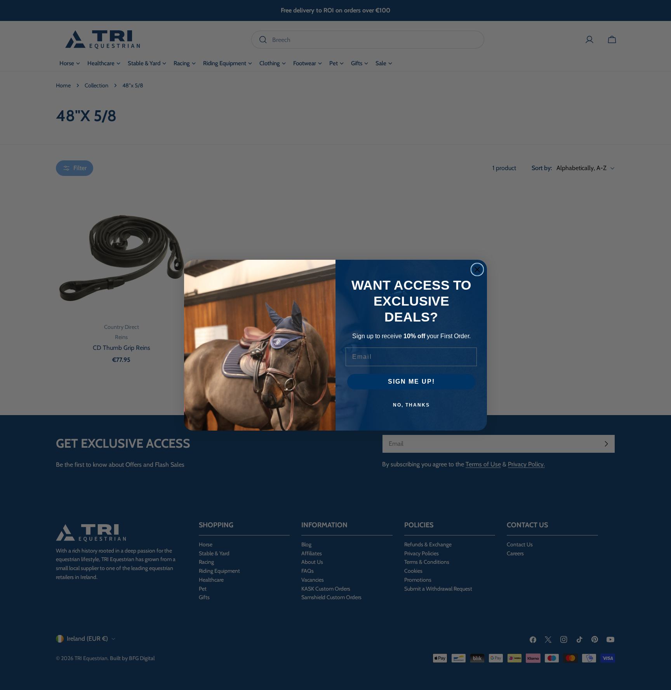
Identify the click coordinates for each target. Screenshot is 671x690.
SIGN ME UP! (411, 381)
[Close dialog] (477, 269)
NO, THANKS (411, 405)
